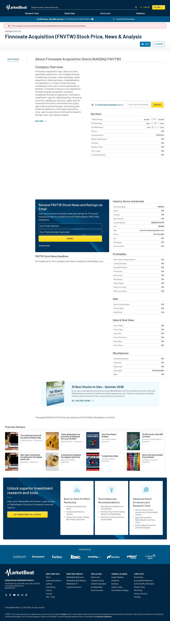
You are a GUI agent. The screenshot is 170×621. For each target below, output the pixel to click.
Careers (49, 590)
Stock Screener (97, 590)
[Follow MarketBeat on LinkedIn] (18, 595)
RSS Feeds (138, 590)
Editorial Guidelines (53, 580)
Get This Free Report (81, 400)
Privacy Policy (139, 587)
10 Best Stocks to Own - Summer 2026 (98, 387)
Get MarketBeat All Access (27, 514)
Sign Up (157, 105)
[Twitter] (6, 595)
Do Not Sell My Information (144, 584)
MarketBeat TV (72, 584)
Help (53, 597)
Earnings (114, 584)
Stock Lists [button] (105, 13)
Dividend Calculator (98, 584)
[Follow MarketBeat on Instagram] (22, 595)
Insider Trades (116, 587)
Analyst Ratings (117, 577)
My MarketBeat (96, 587)
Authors (49, 584)
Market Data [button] (69, 13)
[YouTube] (14, 595)
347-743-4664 (159, 234)
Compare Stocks (97, 580)
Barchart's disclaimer (104, 617)
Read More (39, 121)
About (48, 577)
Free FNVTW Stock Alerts (125, 19)
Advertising (138, 577)
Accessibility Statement (143, 580)
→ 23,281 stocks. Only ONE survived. (49, 19)
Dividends (115, 580)
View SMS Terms (44, 246)
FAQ (47, 597)
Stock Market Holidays (120, 590)
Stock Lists (95, 577)
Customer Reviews (73, 587)
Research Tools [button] (32, 13)
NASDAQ (161, 207)
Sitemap (137, 597)
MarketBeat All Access (75, 577)
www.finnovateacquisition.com (152, 230)
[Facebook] (10, 595)
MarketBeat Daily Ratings (76, 580)
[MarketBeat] (16, 7)
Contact (49, 593)
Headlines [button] (140, 13)
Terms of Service (140, 593)
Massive (64, 614)
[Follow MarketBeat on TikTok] (26, 595)
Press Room (50, 587)
